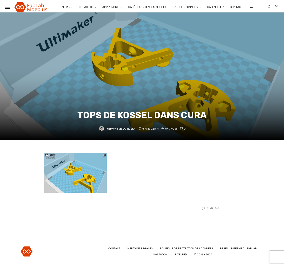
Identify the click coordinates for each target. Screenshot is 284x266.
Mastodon (160, 254)
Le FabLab (86, 7)
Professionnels (186, 7)
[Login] (269, 6)
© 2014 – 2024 (203, 254)
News (66, 7)
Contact (236, 7)
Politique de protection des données (186, 248)
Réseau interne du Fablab (238, 248)
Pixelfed (181, 254)
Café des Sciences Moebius (148, 7)
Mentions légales (140, 248)
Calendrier (215, 7)
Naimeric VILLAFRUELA (121, 128)
